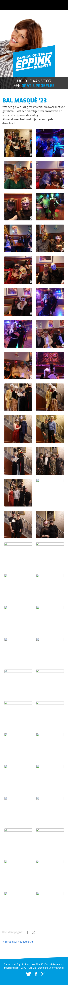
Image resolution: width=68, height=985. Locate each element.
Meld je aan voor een (34, 83)
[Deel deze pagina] (28, 933)
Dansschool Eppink (34, 63)
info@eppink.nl (11, 967)
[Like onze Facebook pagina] (34, 975)
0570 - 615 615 (28, 967)
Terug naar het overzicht (18, 941)
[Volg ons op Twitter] (27, 975)
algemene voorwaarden (50, 967)
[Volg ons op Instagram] (41, 975)
